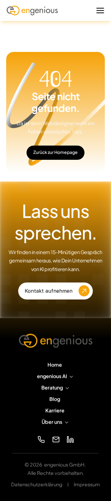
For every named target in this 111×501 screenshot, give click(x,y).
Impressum (87, 484)
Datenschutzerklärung (36, 484)
